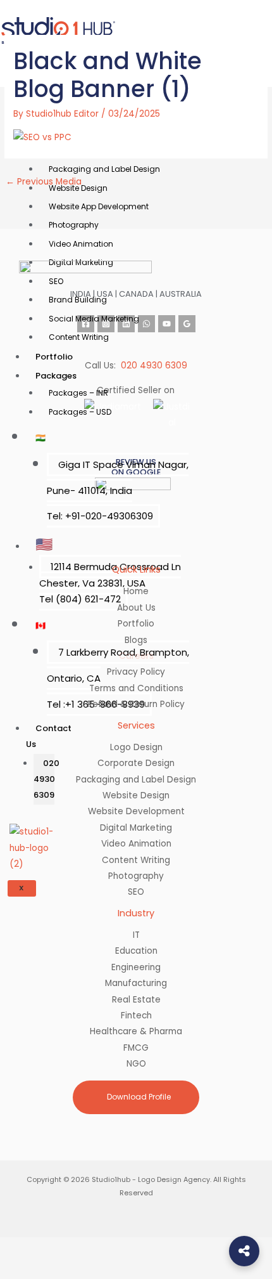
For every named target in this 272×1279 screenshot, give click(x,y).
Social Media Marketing (94, 318)
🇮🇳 (40, 438)
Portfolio (54, 357)
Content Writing (79, 337)
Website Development (136, 811)
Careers (136, 656)
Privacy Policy (136, 672)
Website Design (136, 795)
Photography (136, 876)
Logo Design (136, 747)
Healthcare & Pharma (136, 1031)
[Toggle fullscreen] (63, 1248)
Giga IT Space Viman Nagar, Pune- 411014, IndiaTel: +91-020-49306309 (118, 490)
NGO (136, 1064)
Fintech (136, 1016)
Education (136, 951)
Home (136, 591)
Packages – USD (80, 411)
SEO (136, 892)
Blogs (136, 640)
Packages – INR (78, 392)
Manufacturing (136, 983)
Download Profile (138, 1096)
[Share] (106, 1248)
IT (136, 935)
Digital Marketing (136, 828)
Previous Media (44, 182)
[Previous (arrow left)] (20, 1269)
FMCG (136, 1048)
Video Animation (81, 243)
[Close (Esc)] (149, 1248)
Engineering (136, 967)
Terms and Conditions (136, 688)
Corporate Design (136, 763)
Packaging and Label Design (136, 780)
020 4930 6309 (154, 366)
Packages (56, 376)
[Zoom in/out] (20, 1248)
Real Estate (136, 1000)
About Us (136, 608)
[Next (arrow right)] (63, 1269)
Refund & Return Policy (136, 704)
